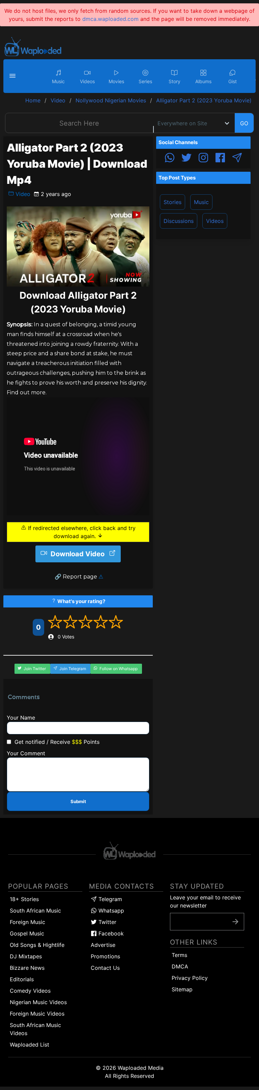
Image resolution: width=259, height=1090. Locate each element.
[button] (13, 76)
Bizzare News (27, 967)
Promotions (105, 956)
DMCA (180, 966)
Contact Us (105, 967)
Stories (172, 202)
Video (22, 194)
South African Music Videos (35, 1029)
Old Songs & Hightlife (37, 945)
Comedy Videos (30, 990)
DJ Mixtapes (26, 956)
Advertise (103, 945)
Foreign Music (27, 922)
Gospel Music (27, 933)
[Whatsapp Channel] (170, 159)
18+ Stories (24, 899)
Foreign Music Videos (37, 1013)
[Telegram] (237, 159)
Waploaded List (29, 1044)
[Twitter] (186, 159)
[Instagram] (203, 159)
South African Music (35, 910)
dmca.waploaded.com (110, 18)
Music (201, 202)
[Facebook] (220, 159)
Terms (179, 955)
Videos (215, 221)
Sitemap (182, 989)
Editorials (22, 979)
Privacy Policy (190, 978)
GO (244, 123)
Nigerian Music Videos (38, 1002)
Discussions (179, 221)
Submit (78, 801)
